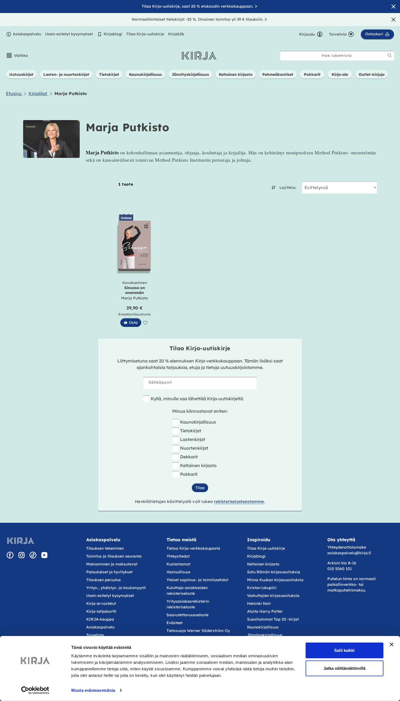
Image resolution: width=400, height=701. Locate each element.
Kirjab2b (176, 34)
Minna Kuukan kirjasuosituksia (275, 579)
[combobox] (337, 55)
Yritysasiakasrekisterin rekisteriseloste (188, 604)
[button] (17, 55)
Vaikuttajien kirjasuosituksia (273, 595)
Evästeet (175, 622)
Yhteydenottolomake (346, 547)
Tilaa (200, 487)
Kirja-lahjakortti (101, 611)
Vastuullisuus (178, 571)
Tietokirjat (190, 430)
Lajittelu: (287, 187)
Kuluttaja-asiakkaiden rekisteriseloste (187, 590)
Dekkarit (189, 456)
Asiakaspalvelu (27, 34)
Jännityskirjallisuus (264, 635)
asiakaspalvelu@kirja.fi (349, 552)
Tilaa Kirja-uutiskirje (145, 34)
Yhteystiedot (178, 556)
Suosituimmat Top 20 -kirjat (273, 619)
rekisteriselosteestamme (239, 501)
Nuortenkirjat (194, 448)
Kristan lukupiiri (261, 587)
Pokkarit (189, 474)
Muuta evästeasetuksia (93, 690)
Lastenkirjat (192, 439)
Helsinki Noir (259, 603)
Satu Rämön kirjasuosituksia (273, 571)
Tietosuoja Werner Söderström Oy (198, 630)
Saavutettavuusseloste (187, 614)
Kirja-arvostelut (101, 603)
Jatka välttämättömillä (344, 668)
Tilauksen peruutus (103, 579)
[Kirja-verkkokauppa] (20, 540)
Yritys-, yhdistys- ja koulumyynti (116, 587)
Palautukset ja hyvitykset (109, 571)
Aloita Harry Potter (265, 611)
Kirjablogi (113, 34)
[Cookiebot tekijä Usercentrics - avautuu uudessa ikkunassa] (35, 690)
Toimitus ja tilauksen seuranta (113, 556)
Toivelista (95, 635)
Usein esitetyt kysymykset (69, 34)
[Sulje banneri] (391, 644)
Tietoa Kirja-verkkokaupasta (193, 548)
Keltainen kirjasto (198, 465)
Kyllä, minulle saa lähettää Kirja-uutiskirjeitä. (197, 398)
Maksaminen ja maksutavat (111, 564)
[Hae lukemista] (389, 55)
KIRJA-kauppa (100, 619)
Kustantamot (178, 564)
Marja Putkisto (134, 298)
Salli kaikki (344, 650)
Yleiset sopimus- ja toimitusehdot (197, 579)
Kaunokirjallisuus (198, 422)
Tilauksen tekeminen (105, 548)
